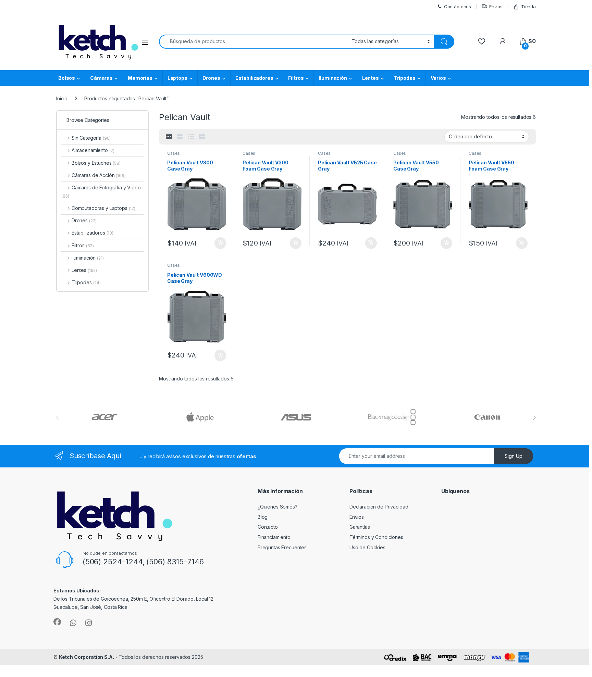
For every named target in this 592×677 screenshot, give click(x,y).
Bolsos (66, 78)
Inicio (61, 98)
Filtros (296, 78)
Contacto (268, 527)
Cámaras (101, 78)
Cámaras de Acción (99, 175)
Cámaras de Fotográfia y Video (101, 192)
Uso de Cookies (367, 547)
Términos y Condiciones (376, 537)
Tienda (528, 6)
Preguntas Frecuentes (282, 547)
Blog (263, 517)
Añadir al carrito (219, 243)
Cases (173, 153)
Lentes (370, 78)
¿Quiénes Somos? (277, 507)
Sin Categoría (91, 138)
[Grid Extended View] (180, 136)
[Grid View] (169, 136)
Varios (438, 78)
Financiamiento (274, 537)
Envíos (496, 6)
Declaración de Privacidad (378, 507)
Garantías (359, 527)
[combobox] (253, 42)
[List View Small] (202, 136)
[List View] (191, 136)
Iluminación (333, 78)
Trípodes (405, 78)
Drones (211, 78)
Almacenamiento (93, 150)
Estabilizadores (254, 78)
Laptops (177, 78)
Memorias (140, 78)
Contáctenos (457, 6)
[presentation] (534, 417)
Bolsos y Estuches (96, 163)
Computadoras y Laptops (103, 208)
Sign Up (513, 456)
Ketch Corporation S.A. (86, 657)
